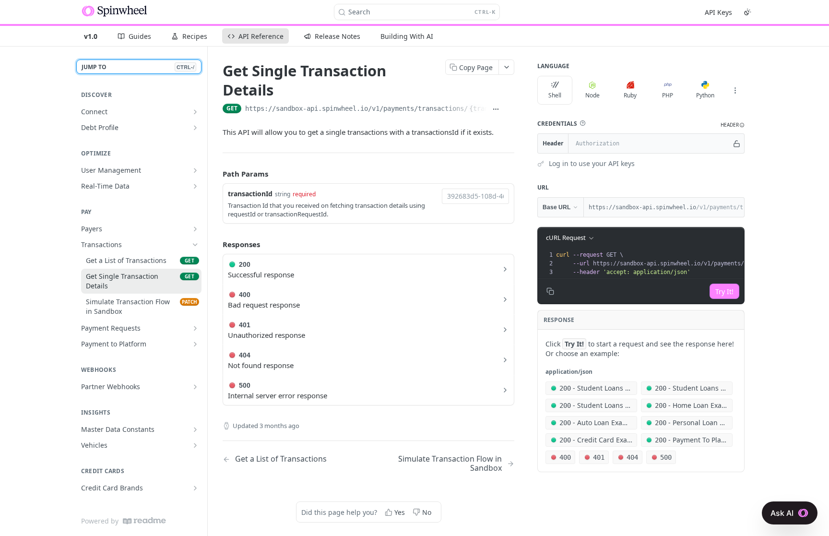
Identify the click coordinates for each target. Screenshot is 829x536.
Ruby (630, 95)
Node (592, 95)
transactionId (250, 193)
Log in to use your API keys (592, 163)
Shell (554, 95)
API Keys (718, 12)
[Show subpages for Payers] (195, 229)
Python (705, 95)
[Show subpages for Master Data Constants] (195, 429)
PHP (667, 95)
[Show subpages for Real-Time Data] (195, 186)
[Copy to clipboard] (509, 109)
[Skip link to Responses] (216, 244)
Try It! (724, 291)
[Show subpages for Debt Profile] (195, 127)
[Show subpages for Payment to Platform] (195, 344)
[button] (582, 123)
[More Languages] (735, 90)
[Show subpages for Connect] (195, 112)
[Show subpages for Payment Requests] (195, 328)
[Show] (737, 143)
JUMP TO (138, 67)
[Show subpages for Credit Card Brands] (195, 488)
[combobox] (475, 196)
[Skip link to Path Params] (216, 174)
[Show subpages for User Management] (195, 170)
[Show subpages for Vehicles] (195, 445)
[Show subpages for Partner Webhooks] (195, 387)
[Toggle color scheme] (747, 12)
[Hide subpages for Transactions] (195, 245)
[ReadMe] (144, 520)
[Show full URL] (495, 109)
